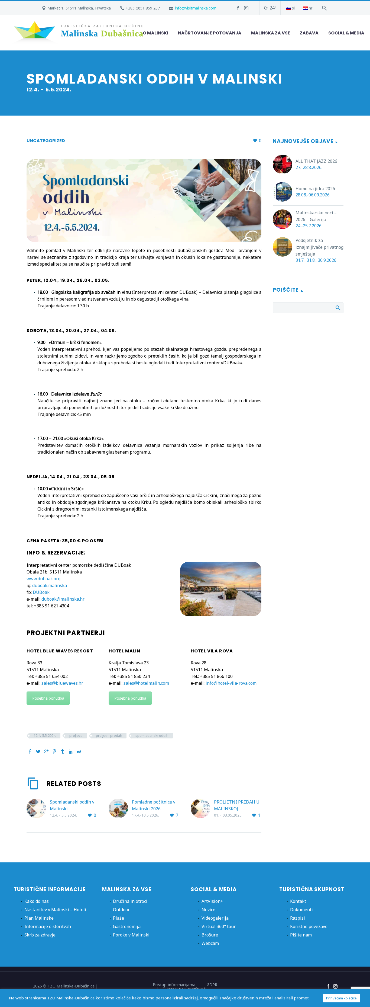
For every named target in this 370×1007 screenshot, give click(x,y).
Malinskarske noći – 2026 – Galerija (316, 216)
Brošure (210, 935)
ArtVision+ (212, 901)
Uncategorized (46, 141)
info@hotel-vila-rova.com (231, 683)
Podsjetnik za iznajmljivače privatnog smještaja (319, 247)
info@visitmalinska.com (195, 8)
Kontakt (298, 901)
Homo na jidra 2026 (315, 189)
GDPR (212, 985)
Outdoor (121, 910)
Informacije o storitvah (47, 926)
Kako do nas (36, 901)
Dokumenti (301, 910)
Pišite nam (301, 935)
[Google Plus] (46, 751)
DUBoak (41, 592)
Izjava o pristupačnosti (184, 989)
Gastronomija (127, 926)
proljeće (76, 735)
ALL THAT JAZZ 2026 (316, 161)
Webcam (210, 943)
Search (337, 307)
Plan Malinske (39, 918)
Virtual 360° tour (219, 926)
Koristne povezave (308, 926)
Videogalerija (215, 918)
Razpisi (297, 918)
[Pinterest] (54, 751)
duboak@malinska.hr (63, 599)
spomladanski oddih (151, 735)
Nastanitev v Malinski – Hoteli (55, 910)
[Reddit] (79, 751)
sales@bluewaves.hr (62, 683)
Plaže (118, 918)
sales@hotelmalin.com (146, 683)
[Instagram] (246, 8)
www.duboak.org (43, 579)
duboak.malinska (49, 585)
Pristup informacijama (174, 985)
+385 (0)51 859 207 (143, 8)
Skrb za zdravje (40, 935)
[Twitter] (38, 751)
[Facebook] (238, 8)
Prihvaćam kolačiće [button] (341, 998)
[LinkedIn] (71, 751)
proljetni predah (109, 735)
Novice (208, 910)
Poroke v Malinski (131, 935)
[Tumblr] (62, 751)
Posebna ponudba (48, 698)
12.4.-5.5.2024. (45, 735)
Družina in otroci (130, 901)
